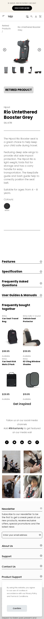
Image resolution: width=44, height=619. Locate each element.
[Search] (31, 16)
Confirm (17, 608)
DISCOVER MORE (22, 8)
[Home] (10, 16)
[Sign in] (36, 16)
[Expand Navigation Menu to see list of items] (3, 16)
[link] (7, 442)
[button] (40, 16)
